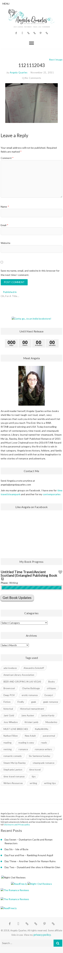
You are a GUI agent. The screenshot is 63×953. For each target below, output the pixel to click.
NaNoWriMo (41, 729)
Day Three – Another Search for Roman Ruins (30, 861)
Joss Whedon (11, 722)
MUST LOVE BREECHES (16, 729)
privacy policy (42, 934)
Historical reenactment (32, 708)
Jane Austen (27, 715)
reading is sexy (26, 742)
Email (4, 225)
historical (8, 708)
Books (51, 681)
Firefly (21, 701)
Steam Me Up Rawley (15, 762)
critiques (51, 688)
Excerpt (49, 695)
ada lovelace (10, 668)
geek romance (50, 701)
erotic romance (30, 695)
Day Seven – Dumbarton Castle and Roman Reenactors (29, 841)
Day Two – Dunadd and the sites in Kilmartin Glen (32, 867)
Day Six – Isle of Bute (16, 849)
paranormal (49, 735)
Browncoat (9, 688)
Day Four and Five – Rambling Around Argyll (29, 855)
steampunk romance (43, 762)
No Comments (33, 78)
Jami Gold (9, 715)
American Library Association (19, 674)
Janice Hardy (47, 715)
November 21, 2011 (42, 72)
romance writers (43, 749)
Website (5, 242)
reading (7, 742)
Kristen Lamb (31, 722)
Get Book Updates (17, 598)
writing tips (50, 783)
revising (8, 749)
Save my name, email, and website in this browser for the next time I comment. (30, 272)
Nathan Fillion (11, 735)
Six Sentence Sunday (39, 756)
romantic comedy (13, 756)
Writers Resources (13, 783)
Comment (7, 157)
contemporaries (52, 494)
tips (34, 776)
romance (23, 749)
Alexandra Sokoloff (34, 668)
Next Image (55, 59)
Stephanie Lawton (13, 769)
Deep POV (9, 695)
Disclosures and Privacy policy (17, 825)
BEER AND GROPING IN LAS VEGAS (22, 681)
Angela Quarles (18, 72)
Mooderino (51, 722)
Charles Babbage (31, 688)
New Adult (30, 735)
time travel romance (14, 776)
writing (33, 783)
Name (5, 206)
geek (33, 701)
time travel (35, 769)
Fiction (7, 701)
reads (44, 742)
